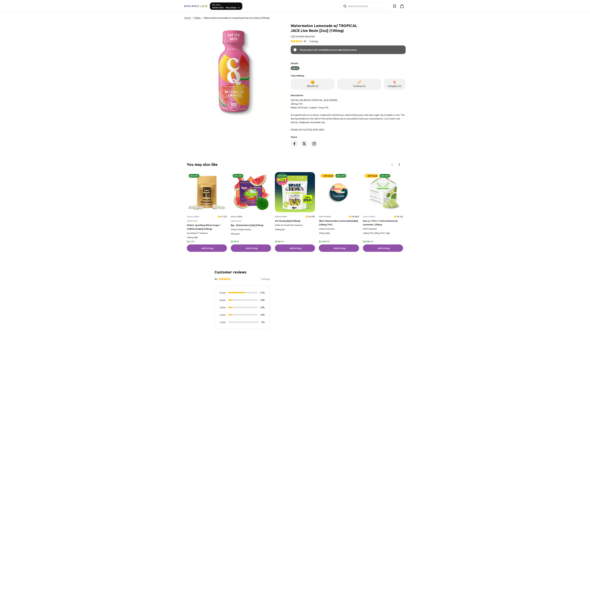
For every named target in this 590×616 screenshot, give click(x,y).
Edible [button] (197, 17)
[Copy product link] (314, 143)
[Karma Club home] (195, 6)
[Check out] (402, 6)
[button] (303, 36)
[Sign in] (394, 6)
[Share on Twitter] (304, 143)
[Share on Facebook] (294, 143)
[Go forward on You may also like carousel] (399, 164)
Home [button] (187, 17)
